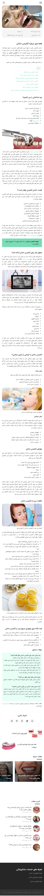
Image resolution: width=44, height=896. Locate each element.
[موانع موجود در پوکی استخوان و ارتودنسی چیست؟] (36, 828)
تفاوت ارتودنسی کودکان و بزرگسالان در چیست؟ (18, 817)
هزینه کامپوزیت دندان (35, 873)
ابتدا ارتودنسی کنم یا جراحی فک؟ (20, 844)
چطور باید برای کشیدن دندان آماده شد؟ (27, 78)
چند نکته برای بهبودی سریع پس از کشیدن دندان (24, 90)
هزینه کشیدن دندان (32, 235)
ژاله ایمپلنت (5, 703)
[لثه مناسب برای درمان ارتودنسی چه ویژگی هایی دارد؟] (36, 809)
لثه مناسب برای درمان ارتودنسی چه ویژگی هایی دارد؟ (19, 808)
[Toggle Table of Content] (37, 68)
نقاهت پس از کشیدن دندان (30, 87)
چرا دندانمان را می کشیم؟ (31, 72)
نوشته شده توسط (13, 35)
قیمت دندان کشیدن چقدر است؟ (29, 75)
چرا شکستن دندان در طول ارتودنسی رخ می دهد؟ (18, 836)
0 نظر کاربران (35, 35)
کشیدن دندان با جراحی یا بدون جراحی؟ (27, 81)
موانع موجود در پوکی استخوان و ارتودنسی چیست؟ (20, 827)
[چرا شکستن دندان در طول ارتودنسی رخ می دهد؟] (36, 838)
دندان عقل (36, 121)
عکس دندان (25, 259)
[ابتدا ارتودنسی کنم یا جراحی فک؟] (36, 847)
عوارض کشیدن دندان (32, 84)
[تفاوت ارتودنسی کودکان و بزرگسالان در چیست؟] (36, 819)
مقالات (18, 32)
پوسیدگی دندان (34, 152)
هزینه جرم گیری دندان (35, 877)
